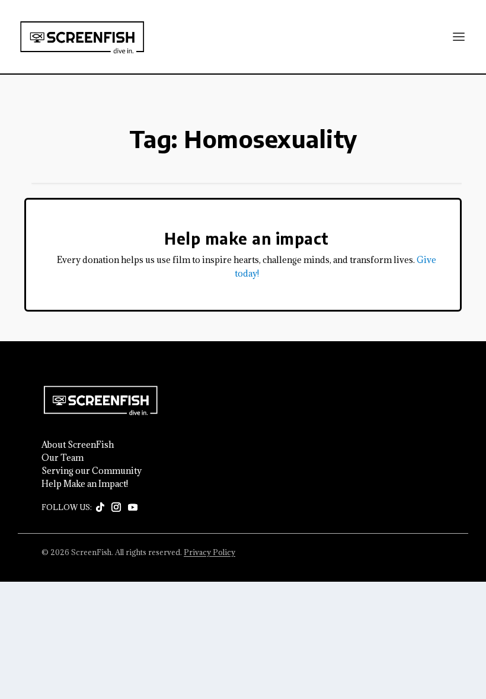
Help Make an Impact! (84, 484)
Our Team (62, 458)
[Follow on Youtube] (133, 507)
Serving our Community (91, 471)
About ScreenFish (77, 445)
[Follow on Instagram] (116, 507)
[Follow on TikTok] (100, 507)
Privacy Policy (209, 552)
